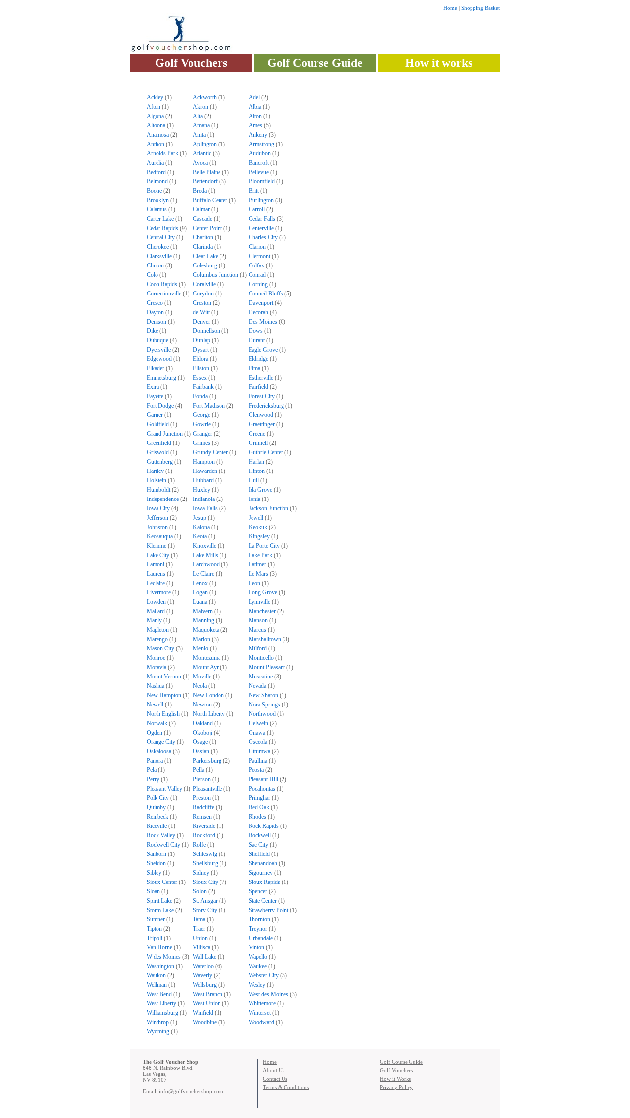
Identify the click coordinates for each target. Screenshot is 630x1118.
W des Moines (164, 956)
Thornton (259, 919)
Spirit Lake (159, 900)
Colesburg (205, 265)
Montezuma (206, 657)
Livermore (159, 592)
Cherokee (158, 246)
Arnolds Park (162, 153)
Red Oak (259, 807)
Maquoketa (206, 629)
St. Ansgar (205, 900)
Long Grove (263, 592)
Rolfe (199, 844)
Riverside (204, 826)
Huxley (201, 489)
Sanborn (156, 854)
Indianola (204, 499)
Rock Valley (161, 835)
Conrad (257, 274)
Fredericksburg (266, 405)
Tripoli (154, 938)
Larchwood (206, 564)
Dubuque (157, 340)
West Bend (159, 994)
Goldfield (158, 424)
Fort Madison (209, 405)
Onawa (257, 732)
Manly (154, 620)
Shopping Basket (480, 8)
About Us (273, 1070)
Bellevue (259, 172)
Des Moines (263, 321)
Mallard (156, 611)
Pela (152, 769)
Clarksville (159, 256)
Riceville (157, 826)
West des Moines (268, 994)
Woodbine (205, 1022)
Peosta (256, 769)
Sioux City (205, 882)
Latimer (257, 564)
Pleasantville (207, 788)
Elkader (155, 368)
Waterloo (203, 966)
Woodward (261, 1022)
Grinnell (258, 443)
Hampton (204, 461)
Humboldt (158, 489)
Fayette (155, 396)
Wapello (258, 956)
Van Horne (159, 947)
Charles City (263, 237)
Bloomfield (262, 181)
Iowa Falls (205, 508)
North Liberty (209, 713)
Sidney (201, 872)
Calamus (157, 209)
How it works (438, 63)
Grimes (201, 443)
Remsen (202, 816)
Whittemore (262, 1003)
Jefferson (157, 517)
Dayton (155, 312)
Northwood (262, 713)
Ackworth (205, 97)
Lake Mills (205, 555)
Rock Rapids (264, 826)
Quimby (156, 807)
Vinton (256, 947)
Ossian (201, 751)
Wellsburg (205, 984)
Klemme (156, 545)
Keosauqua (160, 536)
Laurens (156, 573)
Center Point (207, 228)
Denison (156, 321)
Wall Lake (204, 956)
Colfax (256, 265)
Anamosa (158, 134)
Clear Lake (205, 256)
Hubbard (203, 480)
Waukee (258, 966)
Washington (160, 966)
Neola (200, 685)
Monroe (156, 657)
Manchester (262, 611)
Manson (258, 620)
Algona (155, 116)
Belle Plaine (206, 172)
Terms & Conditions (286, 1087)
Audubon (260, 153)
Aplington (205, 144)
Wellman (157, 984)
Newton (202, 704)
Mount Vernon (164, 676)
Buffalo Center (210, 200)
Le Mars (258, 573)
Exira (153, 386)
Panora (155, 760)
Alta (198, 116)
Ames (255, 125)
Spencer (258, 891)
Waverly (202, 975)
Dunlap (201, 340)
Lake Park (260, 555)
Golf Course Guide (315, 63)
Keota (200, 536)
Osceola (258, 741)
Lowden (156, 601)
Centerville (261, 228)
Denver (201, 321)
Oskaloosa (159, 751)
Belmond (157, 181)
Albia (255, 106)
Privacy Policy (396, 1087)
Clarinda (203, 246)
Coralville (204, 284)
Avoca (200, 162)
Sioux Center (162, 882)
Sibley (154, 872)
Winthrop (158, 1022)
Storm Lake (160, 910)
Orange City (161, 741)
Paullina (258, 760)
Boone (154, 190)
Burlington (261, 200)
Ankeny (258, 134)
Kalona (201, 527)
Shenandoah (263, 863)
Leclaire (156, 583)
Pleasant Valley (164, 788)
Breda (200, 190)
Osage (200, 741)
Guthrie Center (266, 452)
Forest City (262, 396)
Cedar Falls (262, 218)
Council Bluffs (266, 293)
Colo (152, 274)
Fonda (200, 396)
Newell (155, 704)
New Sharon (263, 695)
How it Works (395, 1079)
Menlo (200, 648)
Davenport (261, 302)
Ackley (155, 97)
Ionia (254, 499)
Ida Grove (260, 489)
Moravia (156, 667)
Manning (203, 620)
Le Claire (203, 573)
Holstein (156, 480)
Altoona (156, 125)
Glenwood (261, 415)
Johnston (157, 527)
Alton (255, 116)
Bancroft (259, 162)
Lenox (200, 583)
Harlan (256, 461)
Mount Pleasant (267, 667)
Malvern (203, 611)
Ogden (154, 732)
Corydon (203, 293)
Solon (200, 891)
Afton (153, 106)
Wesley (257, 984)
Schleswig (205, 854)
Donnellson (206, 330)
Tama (199, 919)
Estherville (261, 377)
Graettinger (262, 424)
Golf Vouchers (191, 63)
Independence (163, 499)
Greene (257, 433)
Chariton (203, 237)
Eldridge (258, 358)
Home (450, 8)
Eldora (200, 358)
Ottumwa (259, 751)
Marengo (157, 639)
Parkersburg (207, 760)
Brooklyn (158, 200)
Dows (256, 330)
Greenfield (159, 443)
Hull (254, 480)
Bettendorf (205, 181)
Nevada (257, 685)
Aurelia (155, 162)
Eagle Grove (263, 349)
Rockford (204, 835)
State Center (263, 900)
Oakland (203, 723)
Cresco (155, 302)
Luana (200, 601)
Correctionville (164, 293)
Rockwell (260, 835)
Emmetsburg (161, 377)
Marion (201, 639)
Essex (200, 377)
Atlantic (202, 153)
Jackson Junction (268, 508)
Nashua (155, 685)
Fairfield (258, 386)
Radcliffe (203, 807)
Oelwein (258, 723)
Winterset (260, 1012)
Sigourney (261, 872)
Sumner (156, 919)
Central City (161, 237)
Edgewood (159, 358)
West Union (206, 1003)
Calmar (201, 209)
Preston (202, 797)
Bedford (156, 172)
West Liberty (161, 1003)
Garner (155, 415)
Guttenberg (160, 461)
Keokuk (258, 527)
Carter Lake (160, 218)
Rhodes (257, 816)
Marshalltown (265, 639)
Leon (254, 583)
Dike (152, 330)
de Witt (201, 312)
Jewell (256, 517)
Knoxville (204, 545)
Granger (202, 433)
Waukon (156, 975)
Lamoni (155, 564)
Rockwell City (163, 844)
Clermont (259, 256)
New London (208, 695)
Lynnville (259, 601)
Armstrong (261, 144)
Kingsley (259, 536)
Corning (258, 284)
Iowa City (158, 508)
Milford (258, 648)
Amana (201, 125)
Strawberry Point (268, 910)
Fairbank (203, 386)
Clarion (257, 246)
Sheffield (259, 854)
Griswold (158, 452)
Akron (200, 106)
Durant (257, 340)
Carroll (257, 209)
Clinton (155, 265)
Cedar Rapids (162, 228)
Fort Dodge (160, 405)
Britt (254, 190)
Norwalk (157, 723)
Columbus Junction (215, 274)
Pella (198, 769)
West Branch (207, 994)
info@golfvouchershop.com (191, 1091)
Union (200, 938)
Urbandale (261, 938)
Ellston (201, 368)
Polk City (158, 797)
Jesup (199, 517)
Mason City (160, 648)
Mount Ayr (206, 667)
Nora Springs (264, 704)
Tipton (154, 928)
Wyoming (158, 1031)
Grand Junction (165, 433)
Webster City (264, 975)
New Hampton (164, 695)
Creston (202, 302)
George (201, 415)
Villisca (201, 947)
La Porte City (264, 545)
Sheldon (156, 863)
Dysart (201, 349)
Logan (200, 592)
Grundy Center (210, 452)
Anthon (155, 144)
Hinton (257, 471)
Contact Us (275, 1079)
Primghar (259, 797)
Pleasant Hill (263, 779)
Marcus (257, 629)
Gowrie (202, 424)
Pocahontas (262, 788)
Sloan (153, 891)
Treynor (258, 928)
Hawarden (205, 471)
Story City (205, 910)
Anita (199, 134)
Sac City (258, 844)
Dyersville (159, 349)
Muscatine (261, 676)
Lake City (158, 555)
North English (163, 713)
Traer (199, 928)
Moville (202, 676)
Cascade (202, 218)
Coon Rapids (162, 284)
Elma (254, 368)
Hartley (155, 471)
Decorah (258, 312)
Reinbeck (157, 816)
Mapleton (158, 629)
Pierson (202, 779)
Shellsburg (205, 863)
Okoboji (202, 732)
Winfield (203, 1012)
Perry (153, 779)
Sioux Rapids (264, 882)
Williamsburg (162, 1012)
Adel (254, 97)
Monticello (261, 657)
